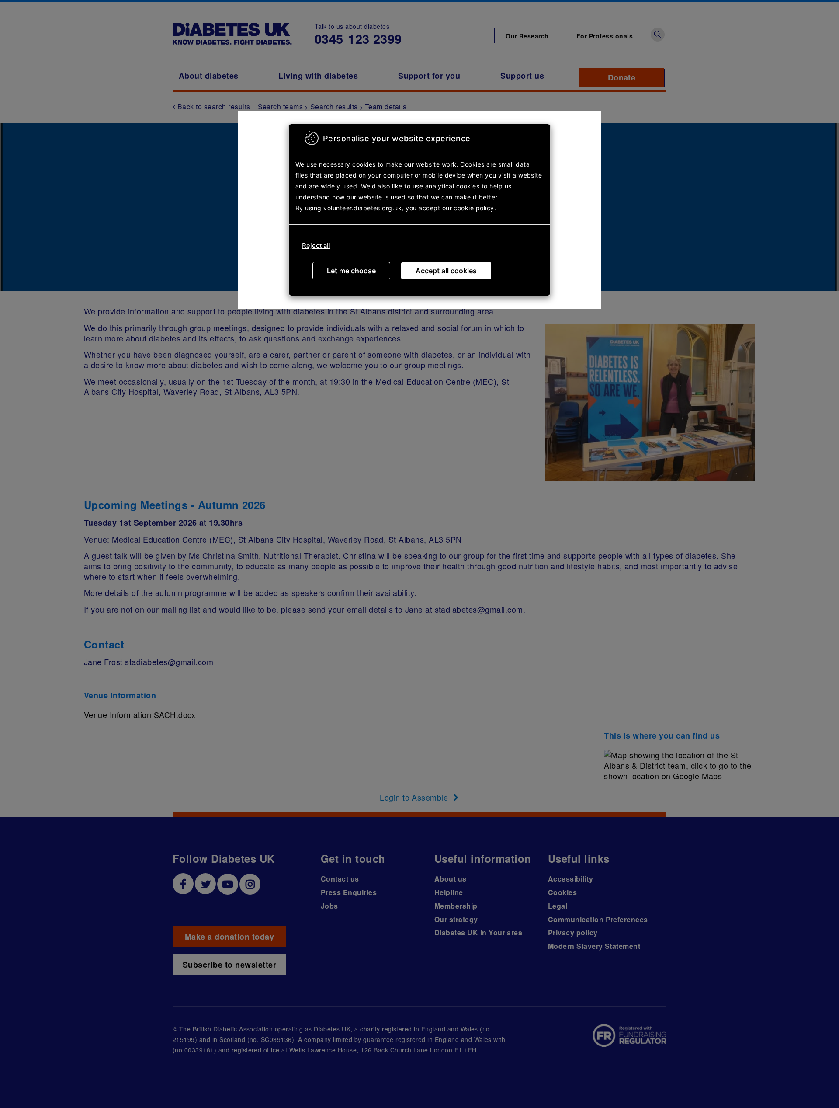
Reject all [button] (316, 245)
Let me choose (351, 270)
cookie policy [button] (474, 208)
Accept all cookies (446, 270)
